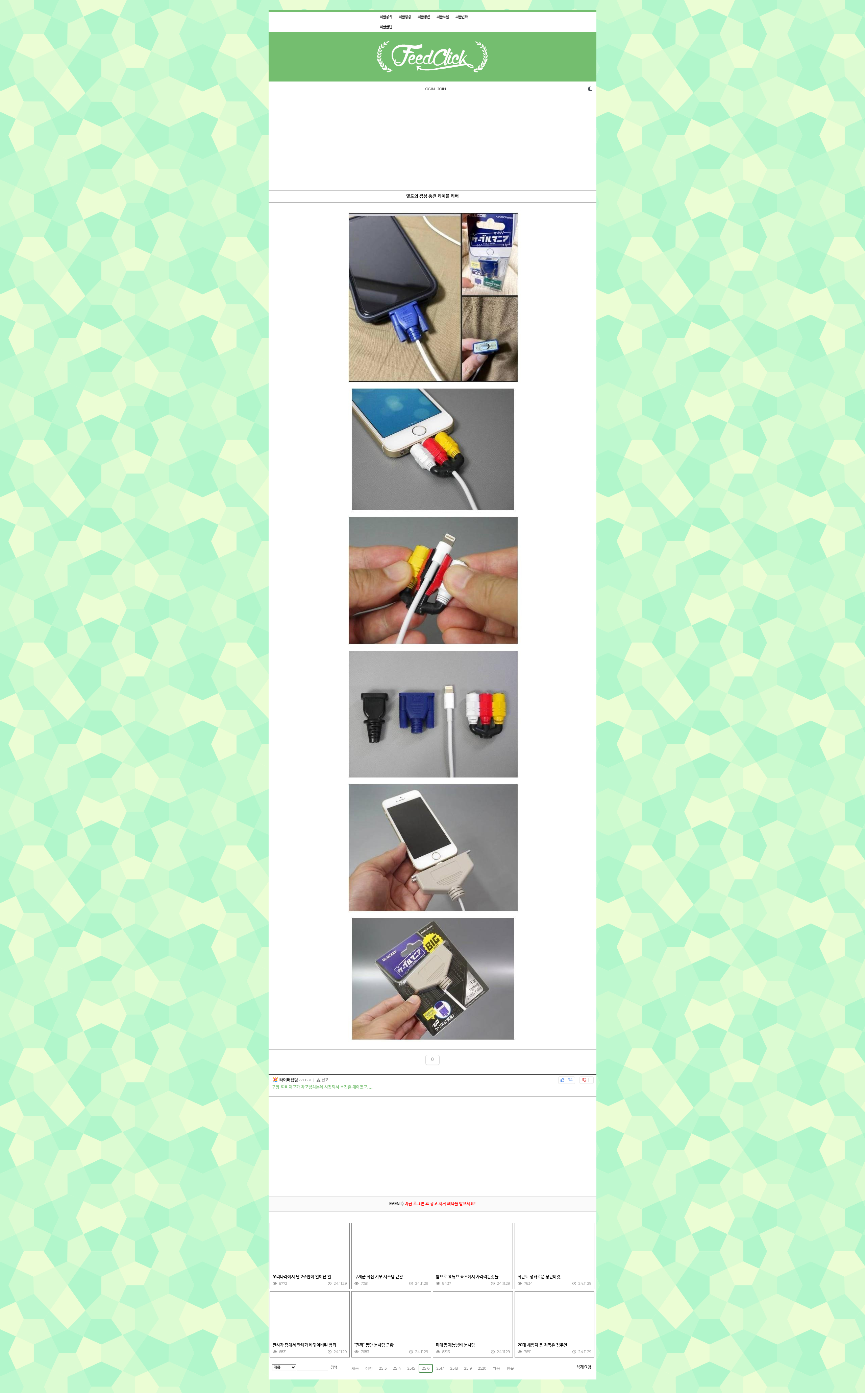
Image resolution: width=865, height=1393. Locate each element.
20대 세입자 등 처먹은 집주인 (543, 1345)
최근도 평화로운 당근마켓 (539, 1277)
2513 (383, 1368)
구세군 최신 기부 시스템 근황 (378, 1277)
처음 (355, 1368)
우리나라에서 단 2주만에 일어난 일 (302, 1277)
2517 (440, 1368)
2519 (468, 1368)
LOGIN (429, 89)
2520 (482, 1368)
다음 (496, 1368)
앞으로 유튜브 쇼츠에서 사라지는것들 (468, 1277)
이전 (369, 1368)
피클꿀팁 (386, 27)
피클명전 (424, 17)
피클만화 (461, 17)
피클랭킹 (405, 17)
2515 (411, 1368)
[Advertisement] (432, 142)
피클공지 (386, 17)
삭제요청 (583, 1367)
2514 (397, 1368)
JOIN (442, 89)
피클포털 (443, 17)
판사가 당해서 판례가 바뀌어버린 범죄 (304, 1345)
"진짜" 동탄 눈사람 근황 (374, 1345)
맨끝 (510, 1368)
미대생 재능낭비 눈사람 (455, 1345)
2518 (454, 1368)
